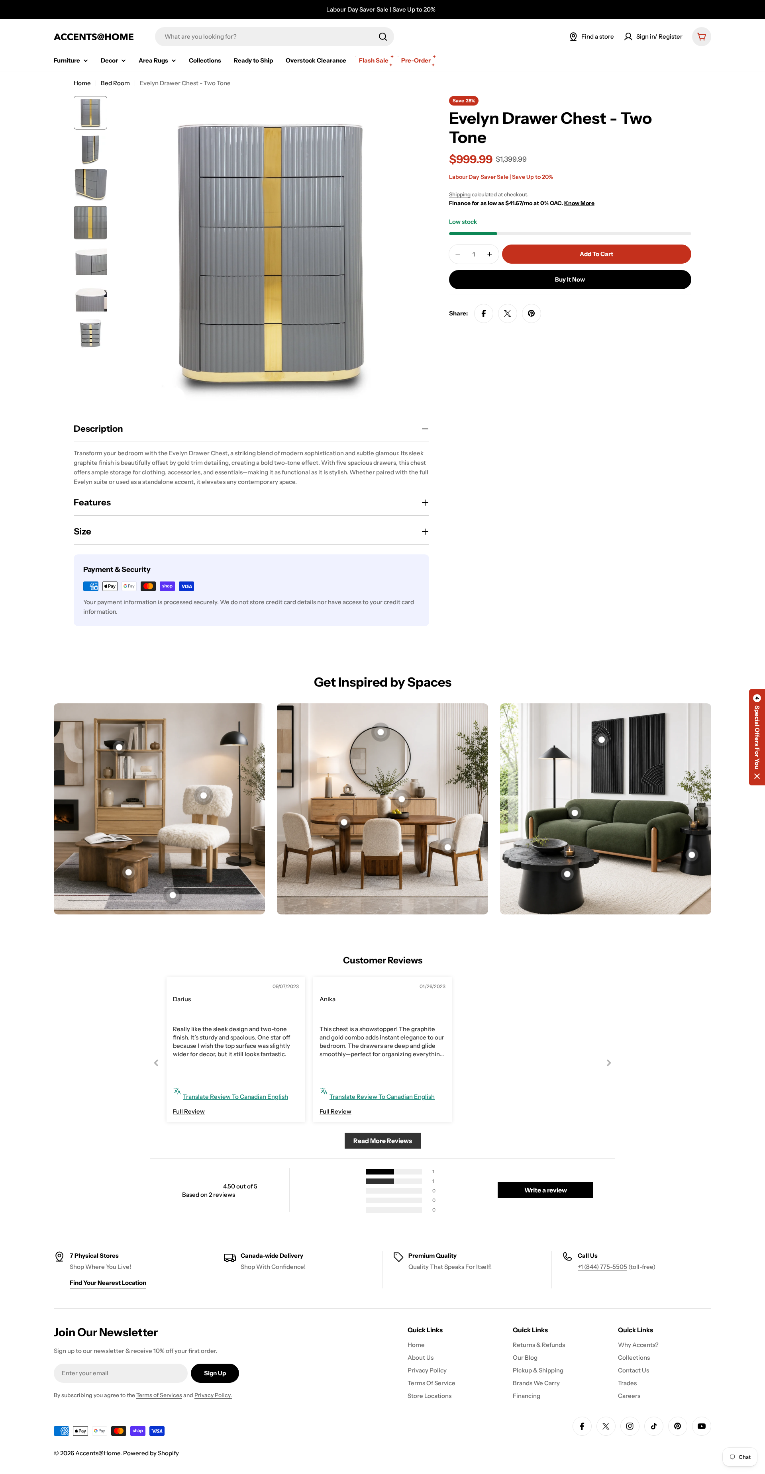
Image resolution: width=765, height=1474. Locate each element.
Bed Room (115, 83)
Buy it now (570, 279)
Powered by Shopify (151, 1453)
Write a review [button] (545, 1190)
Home (82, 83)
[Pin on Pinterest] (531, 313)
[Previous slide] (156, 1062)
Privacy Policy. (213, 1395)
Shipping (460, 194)
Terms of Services (159, 1395)
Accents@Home (97, 1453)
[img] (191, 987)
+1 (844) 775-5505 (602, 1266)
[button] (757, 737)
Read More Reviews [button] (382, 1141)
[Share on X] (507, 313)
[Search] (383, 36)
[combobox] (274, 36)
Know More (579, 203)
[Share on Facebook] (483, 313)
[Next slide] (608, 1062)
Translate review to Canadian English (235, 1096)
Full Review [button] (189, 1111)
